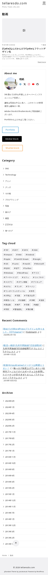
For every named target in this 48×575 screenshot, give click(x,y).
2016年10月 (10, 463)
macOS (27, 264)
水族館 (22, 300)
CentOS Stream (22, 259)
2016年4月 (10, 475)
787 (6, 250)
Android (30, 254)
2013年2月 (10, 537)
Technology (10, 174)
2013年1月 (10, 544)
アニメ (8, 181)
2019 (26, 250)
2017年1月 (10, 450)
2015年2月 (10, 488)
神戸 (18, 304)
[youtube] (33, 83)
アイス (36, 273)
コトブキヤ (39, 277)
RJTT (17, 268)
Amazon (8, 254)
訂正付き (9, 224)
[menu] (44, 3)
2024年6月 (10, 401)
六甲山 (8, 295)
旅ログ (8, 212)
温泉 (42, 300)
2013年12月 (10, 525)
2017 (16, 250)
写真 (7, 206)
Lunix (16, 264)
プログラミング (12, 199)
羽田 (7, 309)
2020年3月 (10, 419)
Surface (28, 268)
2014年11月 (10, 506)
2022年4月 (10, 413)
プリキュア (37, 282)
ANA (20, 254)
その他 (8, 193)
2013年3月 (10, 531)
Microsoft (40, 264)
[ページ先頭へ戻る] (16, 543)
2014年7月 (10, 513)
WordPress (23, 273)
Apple (7, 259)
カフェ (26, 277)
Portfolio (10, 129)
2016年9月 (10, 469)
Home (4, 555)
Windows (9, 273)
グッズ (8, 187)
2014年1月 (10, 519)
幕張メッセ (9, 300)
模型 (7, 218)
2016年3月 (10, 481)
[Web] (20, 83)
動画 (11, 555)
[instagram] (29, 83)
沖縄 (33, 300)
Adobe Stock (12, 138)
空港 (27, 304)
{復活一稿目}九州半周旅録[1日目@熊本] (22, 345)
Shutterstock (12, 148)
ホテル (8, 286)
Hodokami (31, 332)
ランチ (19, 286)
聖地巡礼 (18, 309)
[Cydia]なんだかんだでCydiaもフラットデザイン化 (24, 50)
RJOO (7, 268)
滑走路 (8, 304)
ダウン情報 (22, 282)
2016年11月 (10, 457)
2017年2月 (10, 444)
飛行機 (30, 309)
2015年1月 (10, 494)
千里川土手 (30, 295)
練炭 (37, 304)
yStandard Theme (10, 571)
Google (37, 259)
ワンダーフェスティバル (15, 291)
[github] (37, 83)
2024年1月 (10, 407)
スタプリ (8, 282)
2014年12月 (10, 500)
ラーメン (31, 286)
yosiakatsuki (23, 571)
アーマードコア (11, 277)
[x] (25, 83)
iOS (6, 264)
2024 (35, 250)
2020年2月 (10, 426)
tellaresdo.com (14, 3)
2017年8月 (10, 438)
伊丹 (32, 291)
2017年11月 (10, 432)
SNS (7, 168)
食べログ (9, 230)
